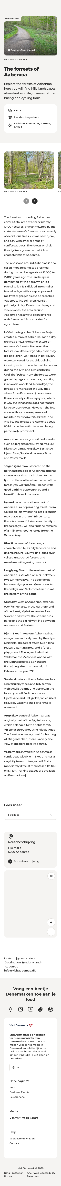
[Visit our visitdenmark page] (31, 1009)
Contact (14, 1143)
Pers (12, 1087)
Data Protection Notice (14, 1174)
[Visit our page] (21, 1009)
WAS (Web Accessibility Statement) (40, 1174)
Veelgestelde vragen (22, 1138)
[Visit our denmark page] (11, 1009)
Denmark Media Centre (23, 1117)
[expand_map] (51, 876)
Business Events (19, 1092)
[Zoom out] (51, 932)
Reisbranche (17, 1096)
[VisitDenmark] (21, 1025)
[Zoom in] (51, 922)
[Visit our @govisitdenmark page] (41, 1009)
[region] (30, 904)
